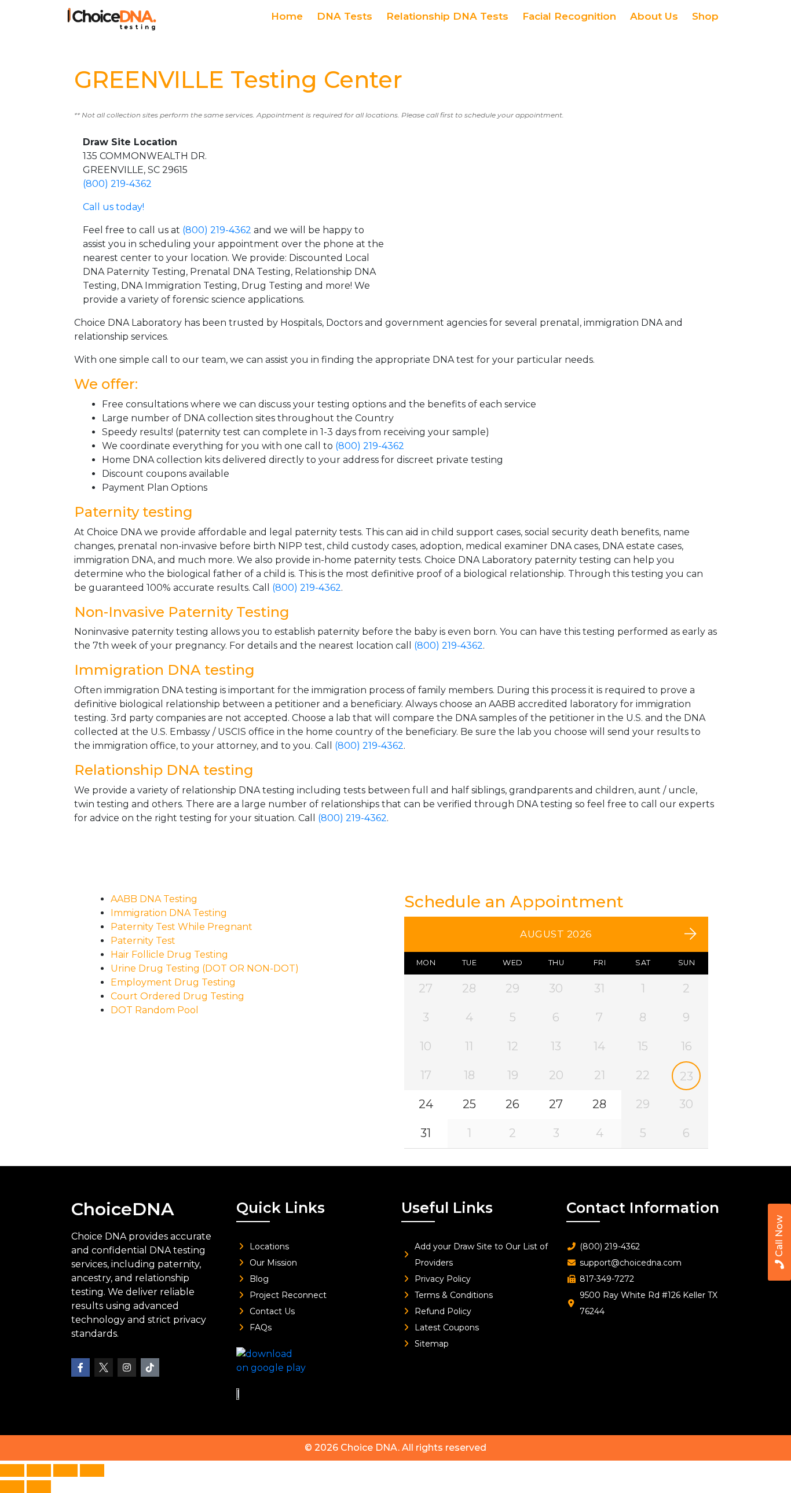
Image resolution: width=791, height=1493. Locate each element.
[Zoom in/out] (12, 1470)
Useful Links (447, 1207)
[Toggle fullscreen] (39, 1470)
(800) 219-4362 (117, 183)
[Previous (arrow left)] (12, 1486)
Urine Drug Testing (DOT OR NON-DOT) (205, 968)
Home (287, 16)
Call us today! (113, 206)
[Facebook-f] (80, 1367)
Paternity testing (133, 511)
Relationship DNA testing (164, 770)
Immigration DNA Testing (169, 912)
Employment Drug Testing (173, 982)
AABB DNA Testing (154, 898)
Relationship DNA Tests (447, 16)
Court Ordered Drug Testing (177, 996)
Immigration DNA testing (164, 669)
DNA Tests (344, 16)
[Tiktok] (150, 1367)
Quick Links (280, 1207)
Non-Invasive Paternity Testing (182, 612)
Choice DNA (369, 1447)
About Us (654, 16)
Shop (705, 16)
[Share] (65, 1470)
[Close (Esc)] (92, 1470)
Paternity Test (143, 940)
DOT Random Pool (155, 1010)
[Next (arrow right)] (39, 1486)
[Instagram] (127, 1367)
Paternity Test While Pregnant (181, 926)
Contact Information (642, 1207)
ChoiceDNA (122, 1209)
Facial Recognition (569, 16)
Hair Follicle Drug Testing (169, 954)
